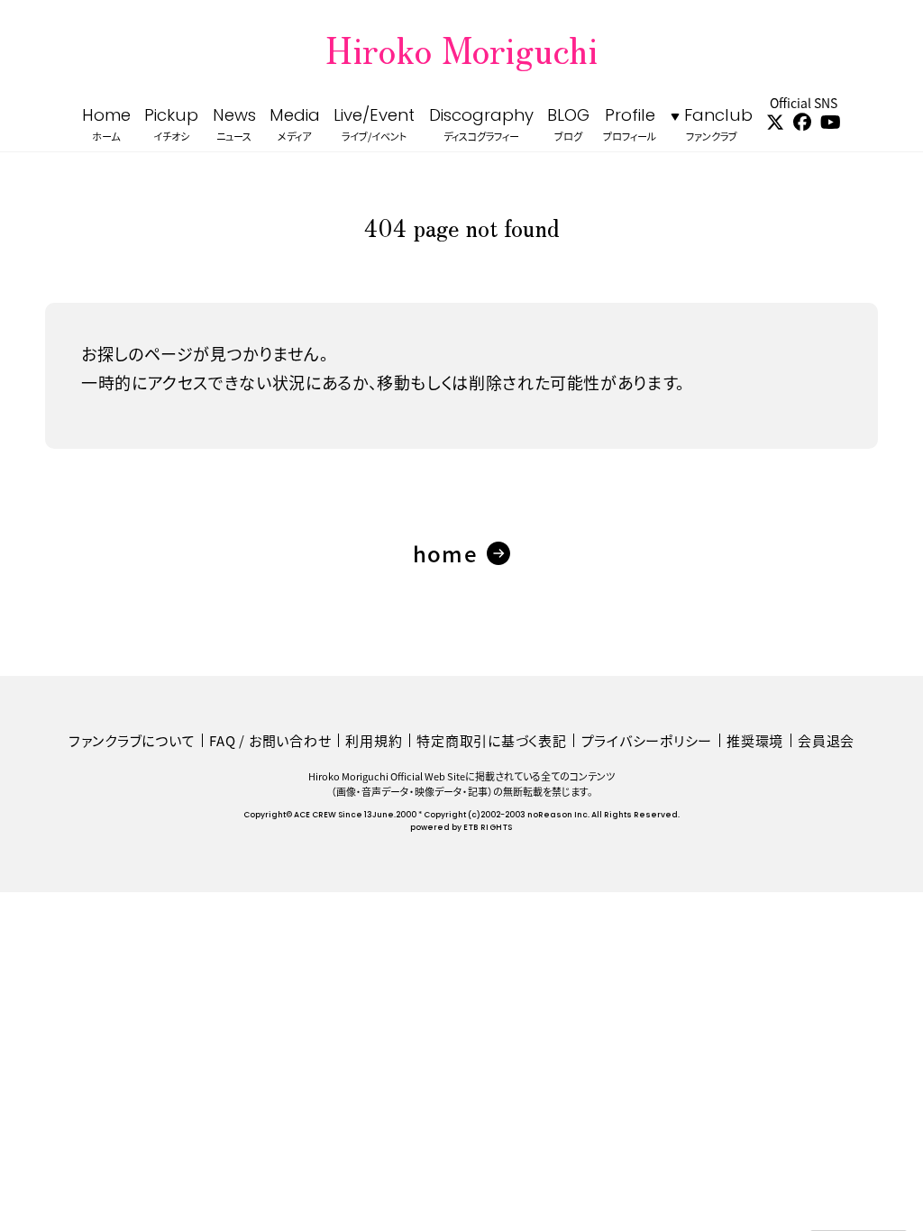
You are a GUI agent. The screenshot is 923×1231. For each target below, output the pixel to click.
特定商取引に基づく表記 (491, 740)
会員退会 (826, 740)
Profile (629, 125)
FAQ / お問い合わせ (270, 740)
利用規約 (373, 740)
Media (295, 125)
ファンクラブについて (132, 740)
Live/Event (374, 125)
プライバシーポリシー (647, 740)
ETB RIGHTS (487, 828)
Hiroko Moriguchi (461, 49)
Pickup (171, 125)
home (445, 553)
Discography (481, 125)
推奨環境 (755, 740)
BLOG (568, 125)
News (234, 125)
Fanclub (718, 125)
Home (106, 125)
